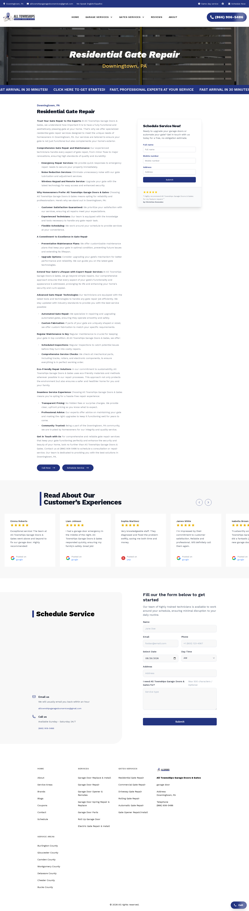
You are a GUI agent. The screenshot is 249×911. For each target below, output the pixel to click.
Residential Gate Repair (131, 777)
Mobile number (151, 156)
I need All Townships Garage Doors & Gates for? (163, 683)
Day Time (186, 651)
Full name (148, 145)
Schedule (42, 819)
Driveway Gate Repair (130, 791)
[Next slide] (208, 502)
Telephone (162, 802)
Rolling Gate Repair (128, 798)
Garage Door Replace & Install (94, 777)
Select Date (149, 651)
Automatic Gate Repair (131, 805)
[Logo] (33, 17)
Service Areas (44, 784)
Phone (184, 636)
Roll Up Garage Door (89, 819)
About (173, 17)
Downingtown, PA (166, 795)
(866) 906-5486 (229, 17)
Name (146, 622)
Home (75, 17)
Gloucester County (47, 852)
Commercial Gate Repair (132, 784)
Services (83, 768)
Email (146, 636)
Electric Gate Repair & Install (94, 826)
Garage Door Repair (88, 784)
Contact (41, 812)
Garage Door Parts (88, 812)
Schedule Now (238, 4)
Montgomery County (48, 866)
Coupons (42, 805)
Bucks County (45, 887)
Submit (169, 180)
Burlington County (47, 845)
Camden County (46, 859)
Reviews (156, 17)
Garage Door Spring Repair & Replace (94, 804)
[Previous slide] (199, 502)
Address (147, 167)
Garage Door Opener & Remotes (90, 793)
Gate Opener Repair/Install (133, 812)
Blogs (40, 798)
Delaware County (46, 873)
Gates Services (127, 768)
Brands (41, 791)
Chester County (46, 880)
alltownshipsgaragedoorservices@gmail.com (51, 4)
